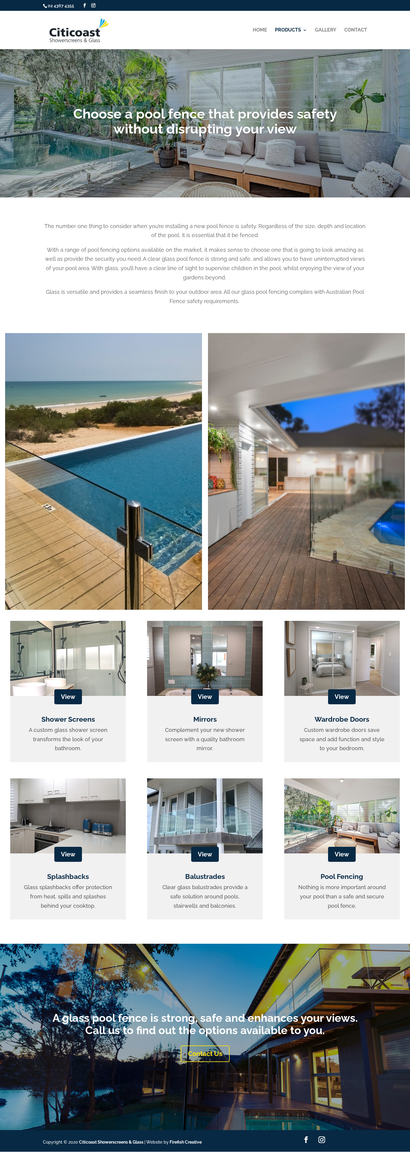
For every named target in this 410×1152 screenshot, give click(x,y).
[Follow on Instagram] (321, 1139)
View (68, 696)
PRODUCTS (288, 30)
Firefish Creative (186, 1142)
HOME (260, 30)
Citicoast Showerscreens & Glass (111, 1142)
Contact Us (205, 1053)
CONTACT (355, 30)
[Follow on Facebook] (306, 1139)
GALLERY (325, 30)
